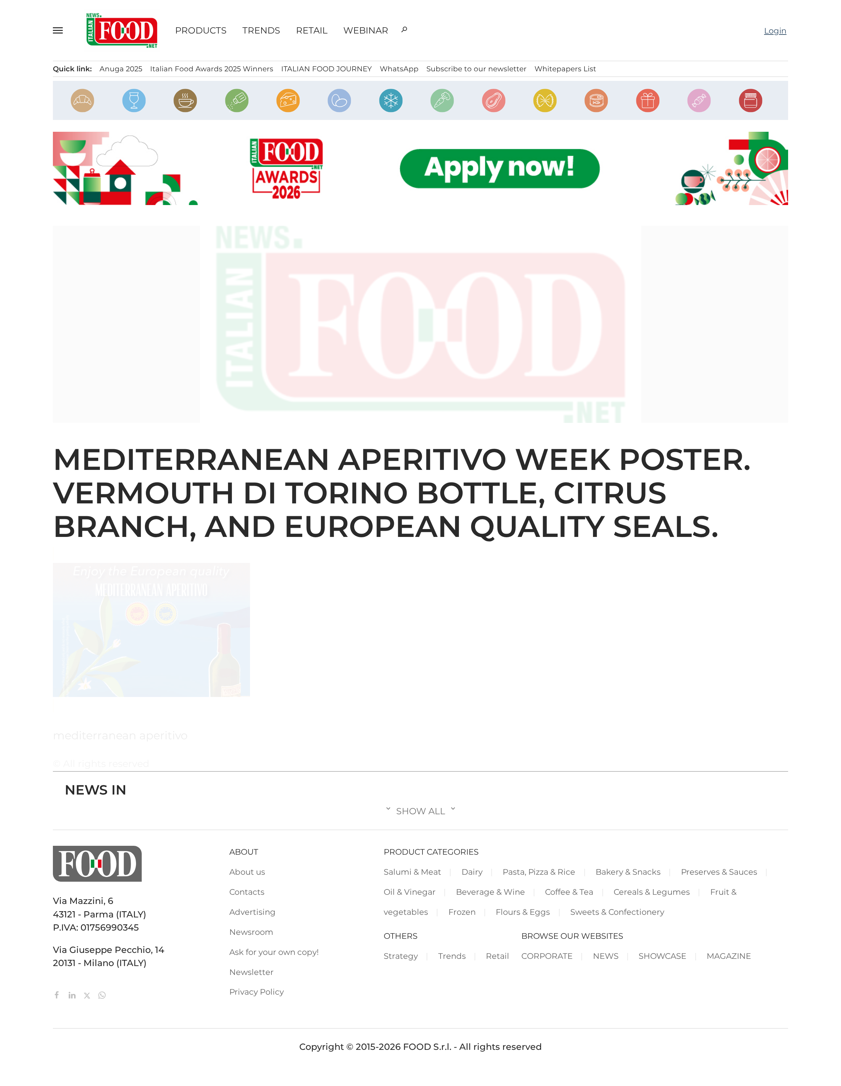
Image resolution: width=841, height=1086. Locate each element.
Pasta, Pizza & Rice (539, 872)
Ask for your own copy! (274, 952)
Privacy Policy (256, 992)
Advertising (252, 912)
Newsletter (251, 972)
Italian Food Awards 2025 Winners (211, 68)
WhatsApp (399, 68)
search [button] (404, 30)
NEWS (606, 956)
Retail (312, 30)
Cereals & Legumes (652, 892)
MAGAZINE (729, 956)
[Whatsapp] (102, 994)
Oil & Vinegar (410, 892)
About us (247, 872)
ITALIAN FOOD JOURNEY (326, 68)
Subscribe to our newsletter (476, 68)
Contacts (246, 892)
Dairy (472, 872)
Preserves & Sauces (719, 872)
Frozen (462, 912)
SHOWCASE (662, 956)
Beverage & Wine (490, 892)
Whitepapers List (565, 68)
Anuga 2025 (121, 68)
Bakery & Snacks (628, 872)
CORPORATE (547, 956)
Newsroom (251, 932)
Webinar (365, 30)
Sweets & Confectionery (617, 912)
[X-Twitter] (88, 994)
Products (201, 30)
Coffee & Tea (569, 892)
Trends (261, 30)
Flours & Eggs (523, 912)
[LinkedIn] (73, 994)
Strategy (401, 956)
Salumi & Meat (412, 872)
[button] (61, 30)
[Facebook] (58, 994)
